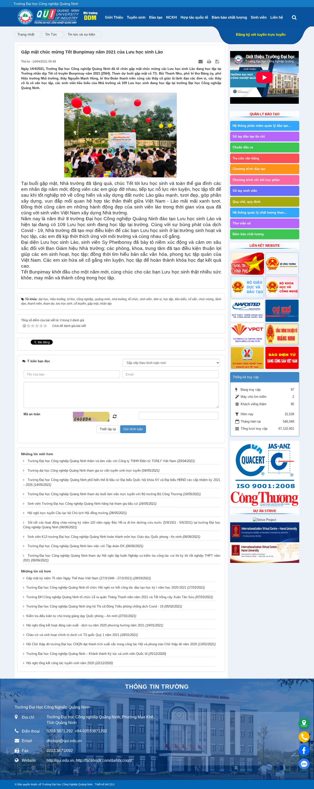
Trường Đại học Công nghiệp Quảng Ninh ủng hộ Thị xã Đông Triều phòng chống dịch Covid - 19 (94, 606)
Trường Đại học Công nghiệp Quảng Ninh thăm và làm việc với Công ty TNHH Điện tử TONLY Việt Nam (101, 461)
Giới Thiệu (114, 17)
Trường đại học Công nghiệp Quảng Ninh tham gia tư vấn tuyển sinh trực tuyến (84, 470)
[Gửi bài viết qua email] (201, 61)
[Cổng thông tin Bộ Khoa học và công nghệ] (282, 287)
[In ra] (209, 61)
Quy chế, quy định (247, 202)
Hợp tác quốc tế (194, 17)
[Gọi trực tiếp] (304, 736)
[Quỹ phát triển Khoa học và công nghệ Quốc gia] (247, 310)
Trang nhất (25, 34)
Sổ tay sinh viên (245, 191)
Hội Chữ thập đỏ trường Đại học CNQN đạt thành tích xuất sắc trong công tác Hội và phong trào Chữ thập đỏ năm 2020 (111, 644)
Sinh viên (259, 17)
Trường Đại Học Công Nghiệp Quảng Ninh (67, 784)
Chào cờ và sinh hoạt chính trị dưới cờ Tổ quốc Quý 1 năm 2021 (72, 635)
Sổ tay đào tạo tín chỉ (249, 136)
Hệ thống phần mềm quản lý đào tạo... (262, 126)
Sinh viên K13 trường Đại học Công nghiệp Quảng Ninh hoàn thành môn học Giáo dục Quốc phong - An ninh (104, 537)
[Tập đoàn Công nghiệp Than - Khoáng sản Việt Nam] (247, 358)
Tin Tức (51, 34)
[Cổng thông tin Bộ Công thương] (282, 263)
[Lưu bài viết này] (217, 61)
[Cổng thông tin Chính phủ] (247, 263)
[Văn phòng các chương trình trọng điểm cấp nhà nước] (247, 334)
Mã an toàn (32, 414)
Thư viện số (242, 223)
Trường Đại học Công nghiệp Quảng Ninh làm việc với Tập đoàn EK (76, 546)
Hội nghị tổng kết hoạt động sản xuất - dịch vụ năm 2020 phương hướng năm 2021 (85, 625)
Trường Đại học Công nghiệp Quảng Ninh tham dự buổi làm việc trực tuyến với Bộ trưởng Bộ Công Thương (104, 494)
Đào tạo (155, 17)
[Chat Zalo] (304, 763)
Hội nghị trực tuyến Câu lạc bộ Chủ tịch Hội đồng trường (67, 513)
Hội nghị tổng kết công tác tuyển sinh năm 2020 (60, 663)
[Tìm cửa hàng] (304, 723)
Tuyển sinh (136, 17)
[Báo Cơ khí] (282, 310)
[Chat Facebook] (304, 750)
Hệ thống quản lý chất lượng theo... (260, 212)
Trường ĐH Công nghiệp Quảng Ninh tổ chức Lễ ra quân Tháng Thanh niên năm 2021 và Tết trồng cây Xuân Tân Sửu (110, 597)
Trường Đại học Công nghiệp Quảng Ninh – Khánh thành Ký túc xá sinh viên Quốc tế (86, 654)
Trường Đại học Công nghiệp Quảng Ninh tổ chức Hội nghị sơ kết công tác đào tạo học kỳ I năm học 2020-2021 (106, 587)
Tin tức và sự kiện (81, 34)
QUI (111, 784)
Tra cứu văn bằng (246, 158)
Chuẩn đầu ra (243, 147)
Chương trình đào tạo (249, 169)
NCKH (171, 17)
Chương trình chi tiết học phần (256, 180)
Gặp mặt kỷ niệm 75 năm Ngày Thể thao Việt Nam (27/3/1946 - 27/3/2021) (79, 578)
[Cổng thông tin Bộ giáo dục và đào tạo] (247, 287)
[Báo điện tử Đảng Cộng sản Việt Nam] (282, 358)
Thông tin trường (157, 686)
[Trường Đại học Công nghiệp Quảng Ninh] (17, 15)
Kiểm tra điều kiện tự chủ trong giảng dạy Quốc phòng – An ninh (72, 616)
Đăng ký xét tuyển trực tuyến (261, 34)
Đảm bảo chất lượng (229, 17)
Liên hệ (276, 17)
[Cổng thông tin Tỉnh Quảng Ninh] (282, 334)
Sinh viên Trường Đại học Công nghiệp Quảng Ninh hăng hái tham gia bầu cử (82, 503)
